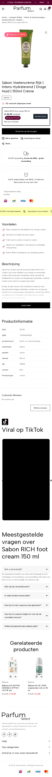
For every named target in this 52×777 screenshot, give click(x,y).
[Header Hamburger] (3, 9)
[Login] (45, 9)
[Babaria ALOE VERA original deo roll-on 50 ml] (39, 668)
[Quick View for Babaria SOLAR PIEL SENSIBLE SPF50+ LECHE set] (15, 677)
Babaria (5, 682)
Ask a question (11, 138)
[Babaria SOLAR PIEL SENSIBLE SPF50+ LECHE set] (13, 668)
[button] (11, 677)
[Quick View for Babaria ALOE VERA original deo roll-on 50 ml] (41, 677)
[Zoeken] (41, 9)
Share (7, 144)
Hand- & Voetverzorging (34, 17)
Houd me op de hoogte (26, 131)
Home (4, 17)
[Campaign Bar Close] (48, 2)
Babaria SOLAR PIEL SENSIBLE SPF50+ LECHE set (11, 688)
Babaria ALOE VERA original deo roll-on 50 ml (38, 688)
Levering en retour (32, 138)
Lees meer (26, 305)
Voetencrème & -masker (12, 20)
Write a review (40, 408)
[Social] (4, 734)
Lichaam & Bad (15, 17)
